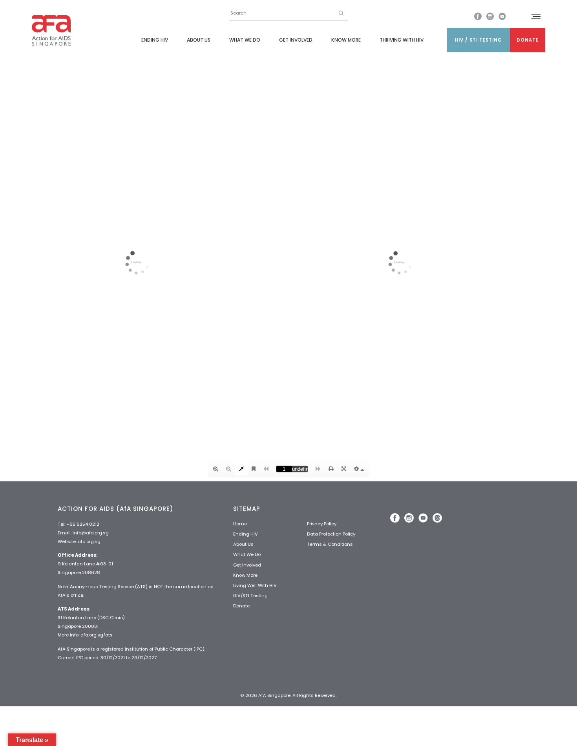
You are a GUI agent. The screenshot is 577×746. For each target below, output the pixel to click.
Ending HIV (154, 40)
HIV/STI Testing (250, 595)
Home (240, 524)
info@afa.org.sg (91, 533)
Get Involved (295, 40)
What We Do (244, 40)
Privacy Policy (321, 524)
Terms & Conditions (330, 544)
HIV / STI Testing (478, 40)
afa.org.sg (89, 541)
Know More (346, 40)
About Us (198, 40)
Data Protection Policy (331, 534)
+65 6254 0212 (82, 524)
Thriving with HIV (402, 40)
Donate (528, 40)
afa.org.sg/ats (96, 635)
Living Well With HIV (255, 585)
